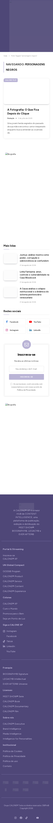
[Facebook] (21, 817)
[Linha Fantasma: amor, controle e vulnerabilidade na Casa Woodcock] (10, 275)
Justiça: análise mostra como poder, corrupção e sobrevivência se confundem (34, 258)
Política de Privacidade (26, 390)
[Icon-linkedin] (32, 817)
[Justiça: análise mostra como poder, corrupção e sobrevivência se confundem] (10, 258)
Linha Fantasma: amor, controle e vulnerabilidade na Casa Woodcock (34, 274)
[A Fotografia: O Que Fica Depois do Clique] (26, 91)
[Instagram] (15, 817)
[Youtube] (37, 817)
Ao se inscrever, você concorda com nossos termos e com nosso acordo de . (27, 387)
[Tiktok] (26, 817)
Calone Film (10, 80)
